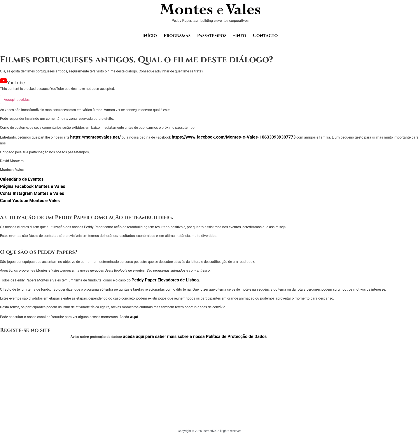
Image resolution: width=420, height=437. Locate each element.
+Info (239, 35)
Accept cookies (17, 99)
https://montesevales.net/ (95, 137)
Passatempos (211, 35)
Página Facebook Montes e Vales (32, 186)
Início (149, 35)
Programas (177, 35)
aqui (134, 316)
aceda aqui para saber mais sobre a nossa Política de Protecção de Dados (195, 336)
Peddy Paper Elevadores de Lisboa (165, 280)
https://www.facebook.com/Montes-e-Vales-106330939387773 (234, 137)
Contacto (265, 35)
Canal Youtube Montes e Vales (30, 200)
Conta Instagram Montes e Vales (32, 193)
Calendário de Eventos (22, 179)
